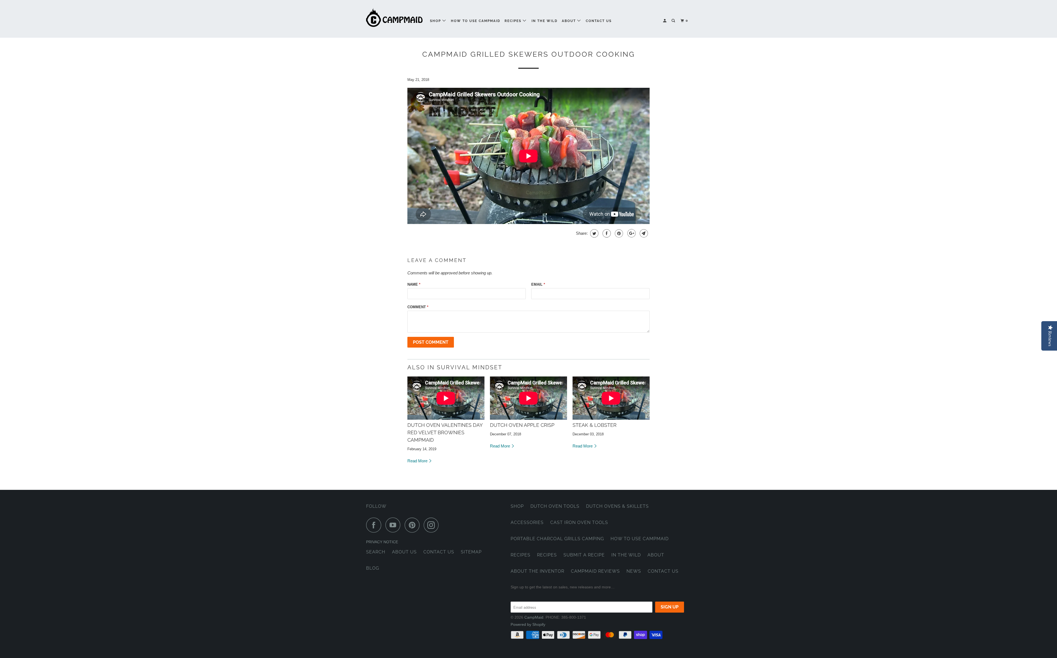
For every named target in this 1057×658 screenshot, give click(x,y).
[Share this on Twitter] (593, 233)
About (569, 21)
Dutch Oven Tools (554, 506)
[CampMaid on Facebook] (375, 525)
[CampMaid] (394, 18)
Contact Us (599, 21)
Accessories (527, 522)
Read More (418, 460)
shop (436, 21)
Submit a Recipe (584, 555)
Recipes (514, 21)
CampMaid (533, 617)
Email (538, 284)
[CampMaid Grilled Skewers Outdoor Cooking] (445, 398)
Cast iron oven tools (579, 522)
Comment (417, 307)
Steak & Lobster (595, 425)
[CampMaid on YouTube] (394, 525)
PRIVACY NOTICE (382, 542)
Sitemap (471, 552)
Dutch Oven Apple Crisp (522, 425)
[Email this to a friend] (643, 233)
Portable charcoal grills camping (557, 538)
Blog (372, 568)
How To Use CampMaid (475, 21)
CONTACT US (438, 552)
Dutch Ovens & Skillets (617, 506)
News (633, 571)
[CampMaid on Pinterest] (414, 525)
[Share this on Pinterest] (618, 233)
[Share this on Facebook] (606, 233)
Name (413, 284)
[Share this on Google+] (631, 233)
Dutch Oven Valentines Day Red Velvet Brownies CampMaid (445, 432)
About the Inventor (537, 571)
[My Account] (665, 20)
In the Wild (545, 21)
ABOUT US (404, 552)
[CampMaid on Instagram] (433, 525)
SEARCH (375, 552)
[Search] (674, 20)
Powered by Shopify (528, 624)
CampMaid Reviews (595, 571)
